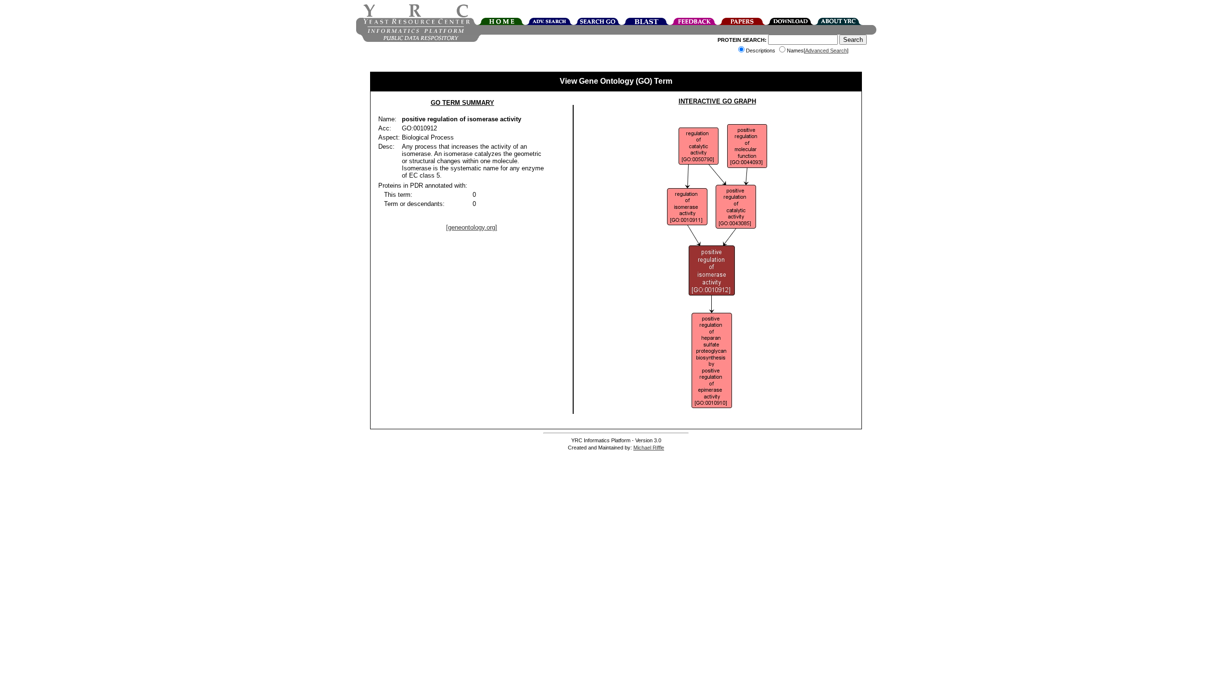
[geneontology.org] (471, 227)
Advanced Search (826, 50)
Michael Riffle (648, 447)
